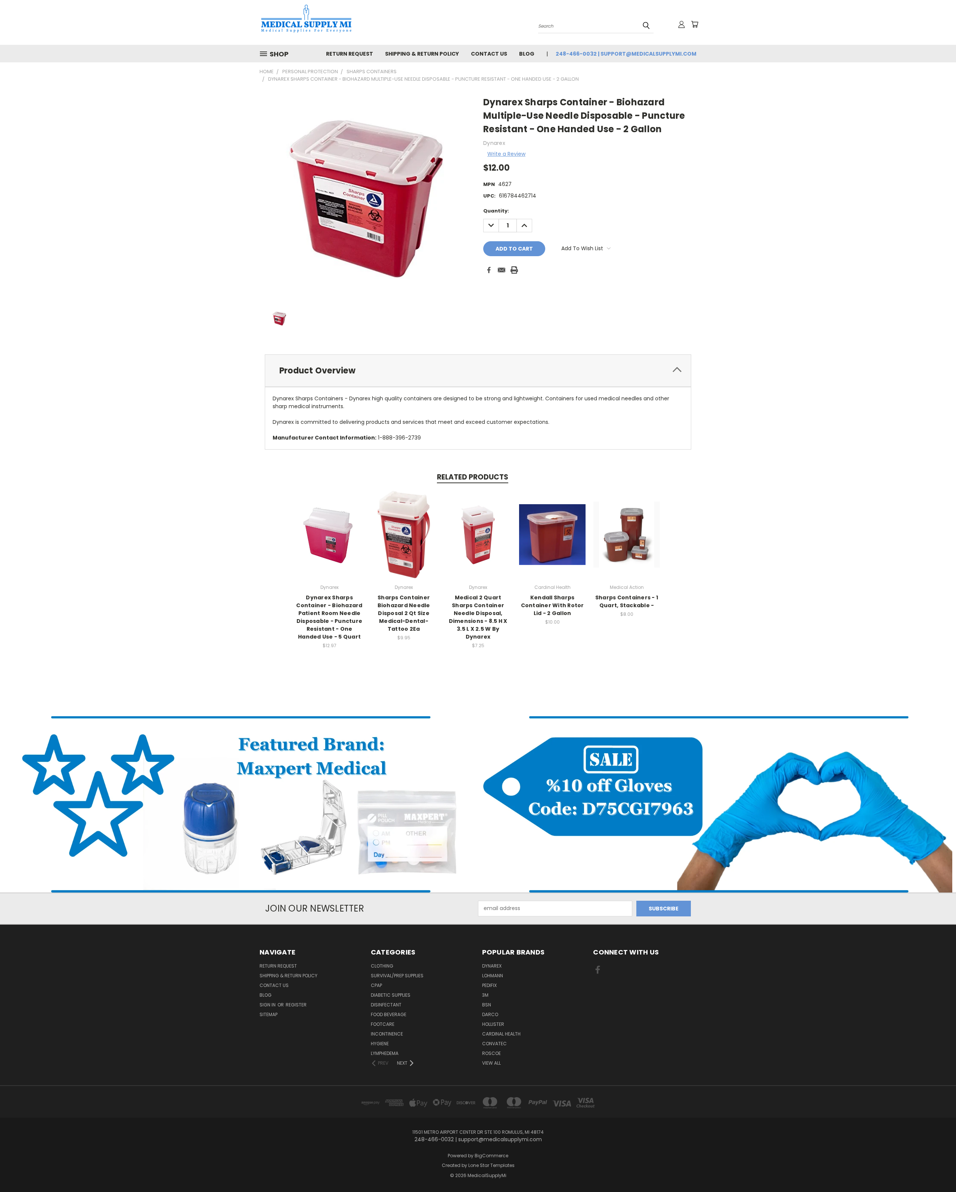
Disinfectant (386, 1005)
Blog (526, 54)
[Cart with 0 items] (694, 24)
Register (296, 1005)
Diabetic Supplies (390, 995)
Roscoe (491, 1053)
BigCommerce (491, 1155)
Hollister (493, 1024)
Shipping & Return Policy (422, 54)
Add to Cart (329, 540)
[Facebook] (489, 270)
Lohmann (492, 975)
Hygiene (380, 1043)
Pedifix (489, 985)
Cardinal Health (501, 1034)
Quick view (329, 527)
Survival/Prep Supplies (397, 975)
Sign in (268, 1005)
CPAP (376, 985)
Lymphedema (384, 1053)
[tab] (478, 370)
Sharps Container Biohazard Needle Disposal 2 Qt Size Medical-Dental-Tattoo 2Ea (404, 613)
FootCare (382, 1024)
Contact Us (489, 54)
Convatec (494, 1043)
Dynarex (492, 966)
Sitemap (268, 1014)
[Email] (501, 270)
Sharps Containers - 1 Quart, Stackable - (626, 601)
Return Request (349, 54)
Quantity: (496, 210)
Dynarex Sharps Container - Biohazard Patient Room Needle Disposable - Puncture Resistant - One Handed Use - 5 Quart (329, 617)
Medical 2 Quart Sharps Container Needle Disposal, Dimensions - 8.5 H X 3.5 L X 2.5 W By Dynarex (478, 617)
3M (485, 995)
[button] (239, 804)
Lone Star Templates (491, 1165)
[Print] (514, 270)
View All (491, 1063)
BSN (486, 1005)
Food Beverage (388, 1014)
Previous (936, 1169)
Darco (490, 1014)
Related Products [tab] (472, 477)
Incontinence (387, 1034)
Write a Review (506, 154)
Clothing (382, 966)
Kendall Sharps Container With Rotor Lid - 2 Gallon (552, 605)
